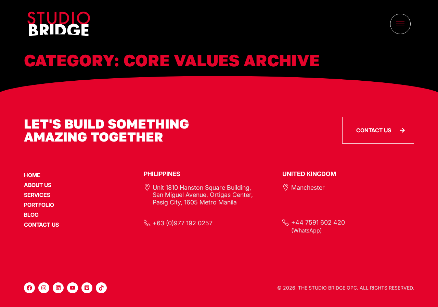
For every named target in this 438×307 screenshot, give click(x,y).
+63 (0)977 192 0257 (182, 223)
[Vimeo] (86, 287)
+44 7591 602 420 (318, 222)
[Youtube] (72, 287)
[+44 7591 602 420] (285, 222)
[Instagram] (43, 287)
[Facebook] (29, 287)
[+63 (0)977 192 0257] (147, 222)
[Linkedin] (58, 287)
